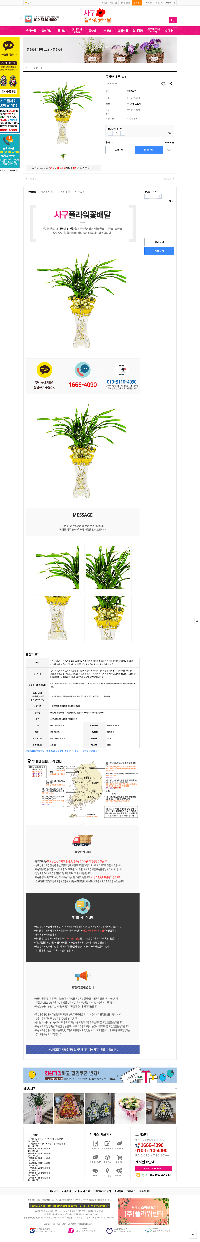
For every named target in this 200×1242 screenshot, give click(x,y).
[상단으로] (193, 1235)
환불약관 (119, 1191)
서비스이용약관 (82, 1191)
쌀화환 (169, 30)
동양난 (92, 30)
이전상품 (32, 178)
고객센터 (131, 1191)
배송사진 (100, 1088)
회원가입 (113, 3)
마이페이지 (148, 3)
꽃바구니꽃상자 (77, 30)
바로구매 (149, 149)
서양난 (107, 30)
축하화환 (31, 30)
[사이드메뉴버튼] (197, 621)
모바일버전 (144, 1191)
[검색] (173, 20)
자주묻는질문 (125, 3)
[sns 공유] (170, 83)
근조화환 (46, 30)
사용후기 (46, 191)
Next (63, 19)
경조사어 (137, 3)
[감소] (110, 133)
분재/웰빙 (138, 30)
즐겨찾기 (31, 3)
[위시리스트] (169, 150)
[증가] (122, 133)
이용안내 (66, 1191)
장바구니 (171, 3)
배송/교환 (80, 191)
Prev (21, 19)
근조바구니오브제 (153, 30)
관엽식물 (123, 30)
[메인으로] (26, 68)
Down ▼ (14, 170)
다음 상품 (167, 178)
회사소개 (54, 1191)
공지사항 (33, 1134)
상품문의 (64, 191)
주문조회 (159, 3)
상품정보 (32, 191)
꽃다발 (61, 30)
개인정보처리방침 (102, 1191)
